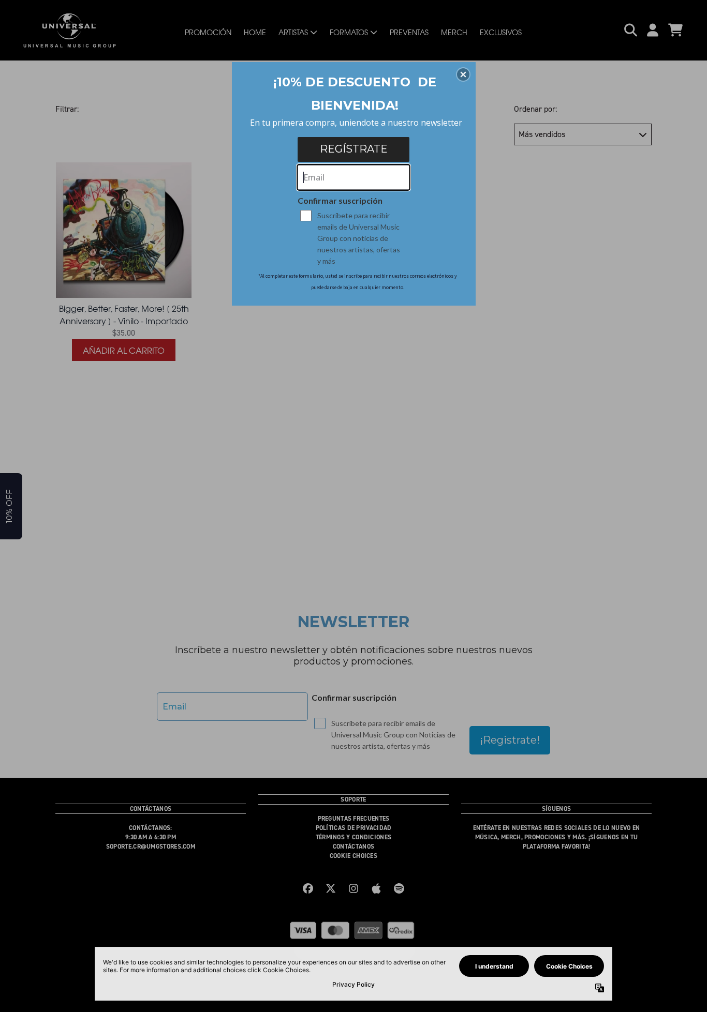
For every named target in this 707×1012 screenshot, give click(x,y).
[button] (463, 74)
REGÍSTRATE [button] (354, 149)
